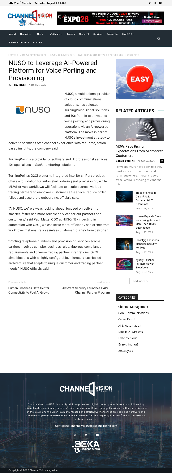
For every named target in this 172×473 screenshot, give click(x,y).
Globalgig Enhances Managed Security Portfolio (147, 244)
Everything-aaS (128, 344)
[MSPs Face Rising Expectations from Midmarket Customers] (140, 129)
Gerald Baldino (125, 160)
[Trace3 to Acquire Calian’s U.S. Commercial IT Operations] (124, 196)
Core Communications (33, 55)
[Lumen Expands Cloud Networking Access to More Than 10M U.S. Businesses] (124, 220)
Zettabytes (125, 351)
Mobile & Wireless (130, 332)
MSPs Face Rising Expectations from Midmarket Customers (139, 151)
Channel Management (133, 307)
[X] (155, 3)
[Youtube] (160, 3)
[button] (159, 38)
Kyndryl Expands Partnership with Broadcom (145, 264)
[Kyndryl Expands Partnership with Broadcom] (124, 264)
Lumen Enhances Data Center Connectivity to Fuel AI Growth (29, 290)
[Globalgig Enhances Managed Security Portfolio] (124, 244)
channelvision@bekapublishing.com (94, 425)
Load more (138, 281)
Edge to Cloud (127, 338)
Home (12, 55)
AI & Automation (129, 325)
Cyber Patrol (126, 319)
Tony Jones (19, 84)
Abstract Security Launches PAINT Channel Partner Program (86, 290)
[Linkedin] (150, 3)
